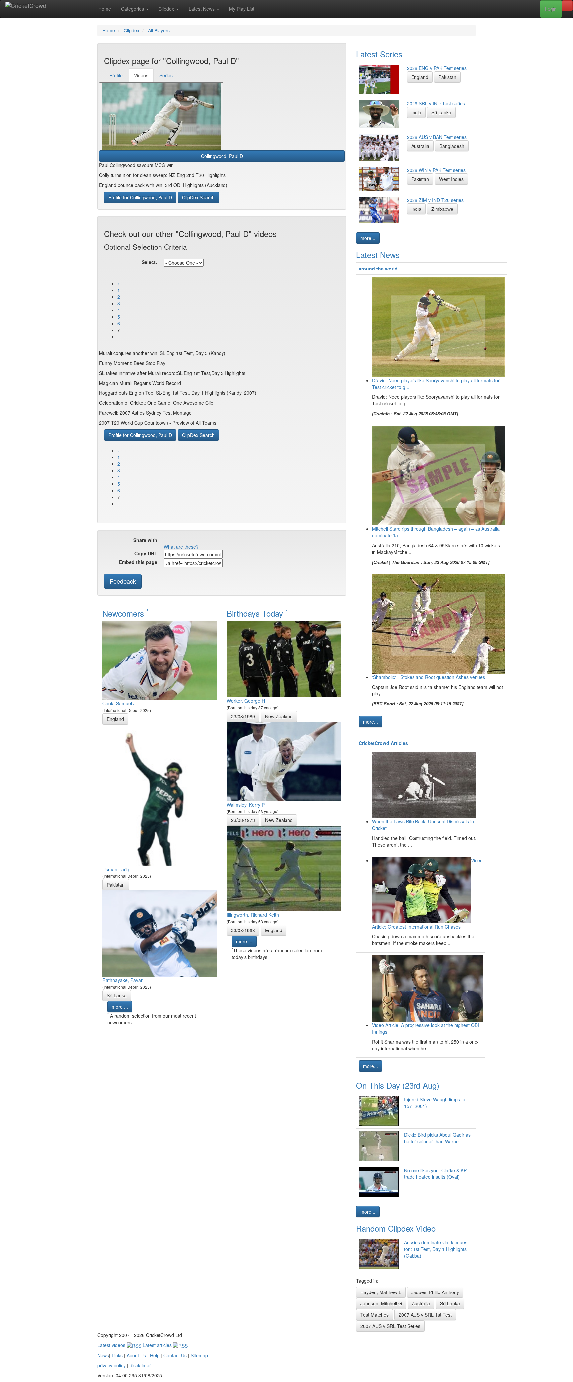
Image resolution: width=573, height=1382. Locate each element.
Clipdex (167, 8)
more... (367, 238)
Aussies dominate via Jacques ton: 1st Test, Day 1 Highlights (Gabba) (435, 1249)
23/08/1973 (243, 820)
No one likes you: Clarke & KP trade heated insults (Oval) (435, 1173)
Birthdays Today (257, 613)
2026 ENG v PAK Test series (437, 68)
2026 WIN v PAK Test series (436, 170)
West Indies (451, 179)
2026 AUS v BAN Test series (437, 137)
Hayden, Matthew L (380, 1292)
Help (154, 1355)
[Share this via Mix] (198, 540)
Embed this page (138, 562)
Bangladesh (451, 146)
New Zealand (279, 716)
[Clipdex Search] (567, 5)
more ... (120, 1006)
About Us (136, 1355)
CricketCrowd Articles (383, 743)
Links (117, 1355)
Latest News (202, 8)
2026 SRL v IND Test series (436, 103)
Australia (420, 146)
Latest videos (112, 1345)
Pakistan (116, 884)
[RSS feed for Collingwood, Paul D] (247, 540)
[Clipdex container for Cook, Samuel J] (159, 659)
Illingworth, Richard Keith (253, 914)
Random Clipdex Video (396, 1228)
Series (166, 75)
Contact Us (175, 1355)
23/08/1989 (243, 716)
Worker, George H (246, 700)
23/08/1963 (243, 930)
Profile (116, 75)
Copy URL (145, 553)
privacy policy (111, 1365)
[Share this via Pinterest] (208, 540)
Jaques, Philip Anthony (435, 1292)
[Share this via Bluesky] (218, 540)
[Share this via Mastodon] (227, 540)
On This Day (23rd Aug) (397, 1085)
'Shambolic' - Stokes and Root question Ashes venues (428, 677)
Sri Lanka (117, 995)
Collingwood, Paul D (222, 156)
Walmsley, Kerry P (246, 804)
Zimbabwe (442, 209)
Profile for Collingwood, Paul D (140, 197)
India (416, 112)
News (103, 1355)
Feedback (123, 581)
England (115, 719)
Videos (141, 75)
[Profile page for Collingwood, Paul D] (161, 116)
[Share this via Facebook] (168, 540)
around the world (378, 268)
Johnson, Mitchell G (381, 1303)
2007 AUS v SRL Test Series (390, 1326)
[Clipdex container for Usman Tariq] (159, 794)
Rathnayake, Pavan (123, 980)
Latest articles (158, 1345)
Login (551, 9)
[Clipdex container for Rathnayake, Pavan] (159, 933)
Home (104, 8)
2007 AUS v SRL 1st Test (425, 1314)
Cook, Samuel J (119, 703)
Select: (149, 262)
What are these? (181, 546)
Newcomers (125, 613)
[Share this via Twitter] (178, 540)
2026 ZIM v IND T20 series (435, 200)
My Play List (241, 8)
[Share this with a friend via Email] (237, 540)
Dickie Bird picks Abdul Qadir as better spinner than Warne (437, 1138)
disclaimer (140, 1365)
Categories (133, 8)
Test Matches (374, 1314)
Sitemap (199, 1355)
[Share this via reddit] (188, 540)
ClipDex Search (198, 197)
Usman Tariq (115, 869)
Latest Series (379, 54)
